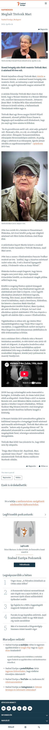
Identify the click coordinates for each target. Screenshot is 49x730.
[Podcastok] (25, 727)
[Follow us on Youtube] (3, 708)
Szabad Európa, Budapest (11, 20)
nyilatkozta (38, 144)
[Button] (43, 29)
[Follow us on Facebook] (9, 708)
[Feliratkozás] (30, 708)
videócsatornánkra (13, 682)
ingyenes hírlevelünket (15, 671)
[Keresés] (39, 727)
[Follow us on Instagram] (14, 708)
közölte (40, 77)
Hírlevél (11, 727)
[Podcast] (24, 708)
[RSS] (19, 708)
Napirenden (7, 10)
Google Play (25, 648)
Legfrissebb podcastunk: (18, 514)
